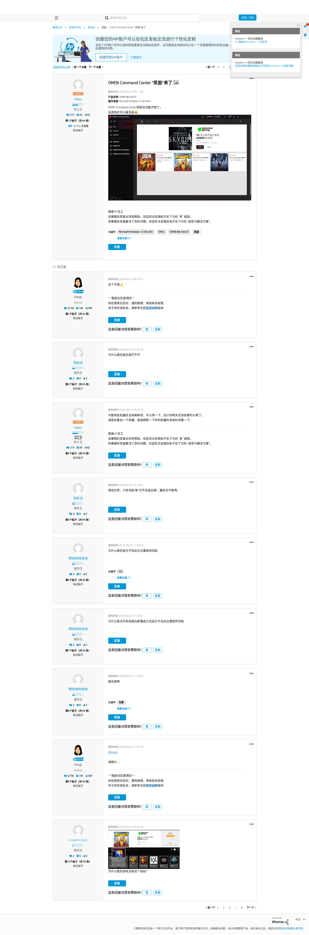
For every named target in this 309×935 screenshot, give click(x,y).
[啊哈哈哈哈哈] (78, 548)
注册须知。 (299, 928)
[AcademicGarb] (78, 830)
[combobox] (151, 17)
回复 (117, 247)
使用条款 (285, 928)
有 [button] (147, 329)
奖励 (196, 231)
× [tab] (298, 25)
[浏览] (56, 17)
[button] (251, 78)
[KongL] (78, 282)
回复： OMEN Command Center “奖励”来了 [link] (123, 27)
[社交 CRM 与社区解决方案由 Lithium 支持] (280, 920)
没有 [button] (158, 329)
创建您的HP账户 (111, 57)
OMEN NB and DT (179, 231)
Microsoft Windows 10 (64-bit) (136, 231)
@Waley (113, 752)
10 (68, 861)
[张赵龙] (78, 353)
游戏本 (91, 27)
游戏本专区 (75, 27)
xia (120, 571)
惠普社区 (58, 27)
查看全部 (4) (124, 238)
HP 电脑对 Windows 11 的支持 (251, 41)
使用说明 (152, 308)
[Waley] (78, 84)
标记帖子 (78, 130)
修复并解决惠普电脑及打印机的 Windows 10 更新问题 (264, 65)
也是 (121, 702)
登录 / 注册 (248, 17)
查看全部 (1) (124, 577)
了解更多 (136, 57)
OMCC (161, 231)
